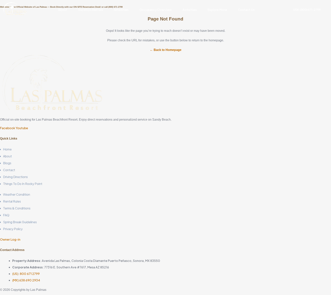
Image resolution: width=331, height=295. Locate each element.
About (62, 10)
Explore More (217, 10)
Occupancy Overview (155, 10)
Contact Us (246, 10)
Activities (190, 10)
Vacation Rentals (90, 10)
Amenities (121, 10)
